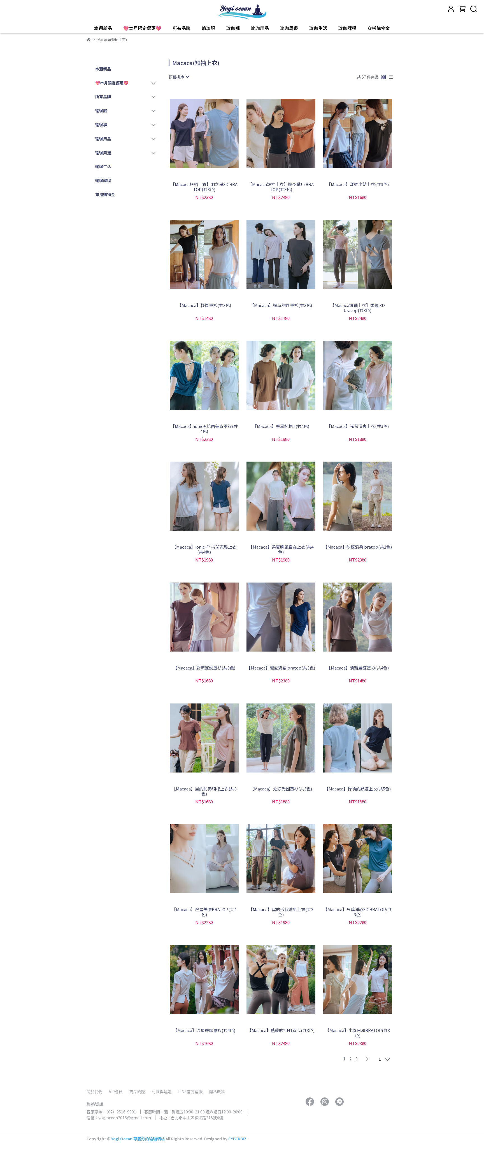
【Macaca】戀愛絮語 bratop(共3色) (280, 668)
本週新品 (103, 28)
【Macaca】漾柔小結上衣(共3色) (358, 184)
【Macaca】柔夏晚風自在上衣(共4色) (280, 549)
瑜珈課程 (347, 28)
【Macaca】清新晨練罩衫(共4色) (358, 668)
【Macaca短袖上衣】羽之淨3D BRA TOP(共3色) (204, 187)
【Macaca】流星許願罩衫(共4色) (204, 1030)
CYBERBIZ (237, 1138)
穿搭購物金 (378, 28)
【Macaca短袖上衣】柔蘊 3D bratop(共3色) (357, 308)
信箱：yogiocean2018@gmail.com (119, 1117)
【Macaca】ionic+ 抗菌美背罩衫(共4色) (204, 429)
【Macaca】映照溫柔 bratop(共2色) (357, 547)
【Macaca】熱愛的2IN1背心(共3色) (281, 1030)
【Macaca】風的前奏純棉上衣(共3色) (204, 791)
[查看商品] (196, 133)
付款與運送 (161, 1091)
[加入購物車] (212, 133)
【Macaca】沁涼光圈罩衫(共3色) (281, 789)
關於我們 (94, 1091)
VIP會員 (116, 1091)
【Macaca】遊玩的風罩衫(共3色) (281, 305)
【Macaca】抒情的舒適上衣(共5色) (357, 789)
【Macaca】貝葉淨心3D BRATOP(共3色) (357, 912)
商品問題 (137, 1091)
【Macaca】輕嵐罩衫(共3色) (204, 305)
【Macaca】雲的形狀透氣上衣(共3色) (280, 912)
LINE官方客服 (190, 1091)
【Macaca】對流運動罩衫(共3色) (204, 668)
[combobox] (179, 77)
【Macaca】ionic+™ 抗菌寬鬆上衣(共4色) (204, 549)
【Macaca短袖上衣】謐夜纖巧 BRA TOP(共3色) (281, 187)
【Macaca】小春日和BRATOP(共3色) (357, 1033)
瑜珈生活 (318, 28)
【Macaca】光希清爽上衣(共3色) (358, 426)
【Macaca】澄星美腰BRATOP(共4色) (204, 912)
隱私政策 (217, 1091)
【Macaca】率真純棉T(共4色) (281, 426)
